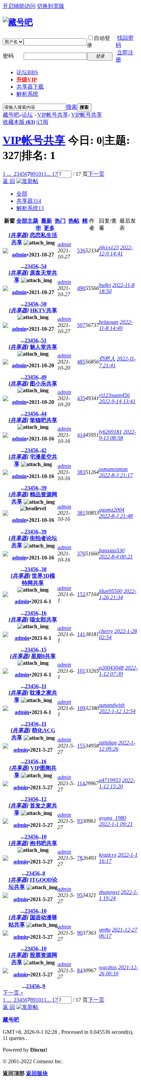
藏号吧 (11, 115)
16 (44, 613)
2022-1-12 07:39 (118, 671)
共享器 (28, 201)
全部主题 (27, 221)
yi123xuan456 (114, 395)
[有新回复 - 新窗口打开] (5, 251)
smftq (105, 930)
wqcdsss (108, 967)
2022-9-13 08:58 (117, 435)
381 (81, 513)
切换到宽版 (50, 6)
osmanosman (113, 469)
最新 (46, 221)
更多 (49, 228)
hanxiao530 (112, 550)
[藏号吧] (18, 22)
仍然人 (107, 358)
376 (81, 553)
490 (81, 288)
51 (44, 340)
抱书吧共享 (43, 843)
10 (38, 174)
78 (79, 858)
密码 (8, 56)
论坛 (27, 72)
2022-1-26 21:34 (117, 594)
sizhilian (108, 743)
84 (79, 970)
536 (81, 250)
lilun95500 (110, 591)
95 (79, 895)
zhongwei (109, 892)
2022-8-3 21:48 (116, 516)
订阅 (42, 122)
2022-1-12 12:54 (117, 711)
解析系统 (27, 94)
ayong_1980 (112, 818)
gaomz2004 (111, 510)
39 (44, 488)
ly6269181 (110, 432)
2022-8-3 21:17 (116, 475)
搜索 (71, 107)
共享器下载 (30, 87)
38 (44, 569)
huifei (105, 285)
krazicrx (107, 855)
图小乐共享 (43, 383)
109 (81, 708)
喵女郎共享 (43, 619)
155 (81, 746)
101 (81, 671)
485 (81, 362)
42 (44, 450)
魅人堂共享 (43, 347)
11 (44, 174)
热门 (60, 221)
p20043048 (111, 668)
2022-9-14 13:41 (117, 401)
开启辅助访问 (19, 6)
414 (81, 435)
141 (81, 634)
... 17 (52, 174)
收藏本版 (19, 122)
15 (44, 650)
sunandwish (112, 705)
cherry (106, 631)
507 (81, 325)
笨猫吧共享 (43, 420)
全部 (21, 194)
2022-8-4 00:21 (116, 556)
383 (81, 472)
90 (79, 933)
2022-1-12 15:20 (117, 783)
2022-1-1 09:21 (116, 824)
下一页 (96, 174)
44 (44, 414)
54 (44, 266)
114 (81, 783)
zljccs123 (109, 247)
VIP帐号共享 (52, 115)
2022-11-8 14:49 (115, 325)
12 (44, 799)
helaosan (108, 322)
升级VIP (26, 79)
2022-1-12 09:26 (117, 746)
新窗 (9, 221)
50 (44, 304)
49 (44, 377)
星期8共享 (43, 656)
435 (81, 398)
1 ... (7, 174)
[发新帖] (27, 181)
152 (81, 594)
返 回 (9, 181)
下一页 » (13, 993)
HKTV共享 (43, 310)
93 (79, 821)
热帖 (73, 221)
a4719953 (110, 780)
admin (19, 255)
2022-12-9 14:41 (116, 250)
